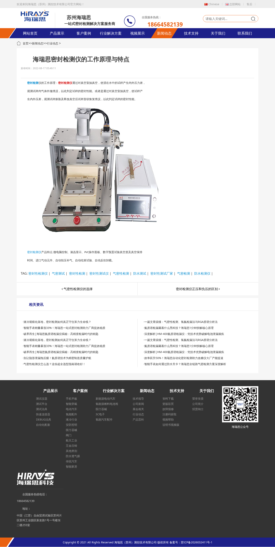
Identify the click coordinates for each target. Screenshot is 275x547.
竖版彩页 (168, 404)
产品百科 (138, 419)
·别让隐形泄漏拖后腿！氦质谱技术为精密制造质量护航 (57, 358)
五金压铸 (71, 445)
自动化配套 (43, 425)
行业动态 (52, 43)
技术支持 (191, 33)
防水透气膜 (73, 456)
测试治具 (41, 409)
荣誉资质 (198, 398)
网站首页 (30, 33)
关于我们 (218, 33)
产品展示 (57, 33)
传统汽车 (71, 461)
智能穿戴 (71, 404)
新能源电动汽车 (105, 398)
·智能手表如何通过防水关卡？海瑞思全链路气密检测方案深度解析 (185, 364)
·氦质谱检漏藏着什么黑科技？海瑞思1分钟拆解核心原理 (179, 328)
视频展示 (137, 33)
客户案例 (84, 33)
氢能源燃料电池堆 (107, 404)
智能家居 (71, 466)
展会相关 (138, 409)
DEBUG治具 (43, 419)
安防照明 (71, 425)
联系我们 (245, 33)
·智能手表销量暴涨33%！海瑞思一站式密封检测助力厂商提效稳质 (64, 328)
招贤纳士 (198, 409)
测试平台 (41, 404)
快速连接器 (43, 414)
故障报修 (168, 409)
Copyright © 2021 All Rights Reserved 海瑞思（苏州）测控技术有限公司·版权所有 (116, 542)
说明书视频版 (170, 425)
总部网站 (235, 4)
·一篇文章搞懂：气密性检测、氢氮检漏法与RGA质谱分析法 (181, 322)
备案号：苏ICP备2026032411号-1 (191, 542)
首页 (25, 43)
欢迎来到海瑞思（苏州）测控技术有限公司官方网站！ (50, 4)
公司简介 (198, 404)
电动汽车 (71, 409)
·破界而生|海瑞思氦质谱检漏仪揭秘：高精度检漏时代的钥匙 (60, 334)
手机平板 (71, 398)
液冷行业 (71, 419)
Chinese (213, 4)
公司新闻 (138, 404)
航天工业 (71, 440)
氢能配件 (71, 414)
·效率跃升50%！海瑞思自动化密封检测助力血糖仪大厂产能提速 (183, 358)
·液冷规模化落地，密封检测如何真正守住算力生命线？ (57, 322)
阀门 (68, 435)
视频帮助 (168, 419)
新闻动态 (164, 33)
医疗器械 (71, 430)
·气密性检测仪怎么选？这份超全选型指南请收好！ (54, 364)
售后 (249, 4)
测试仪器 (41, 398)
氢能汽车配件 (104, 419)
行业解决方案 (111, 33)
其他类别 (71, 451)
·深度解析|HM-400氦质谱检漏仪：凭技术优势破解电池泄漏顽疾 (184, 334)
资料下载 (168, 398)
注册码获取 (169, 414)
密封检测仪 (34, 252)
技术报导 (138, 398)
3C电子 (100, 414)
